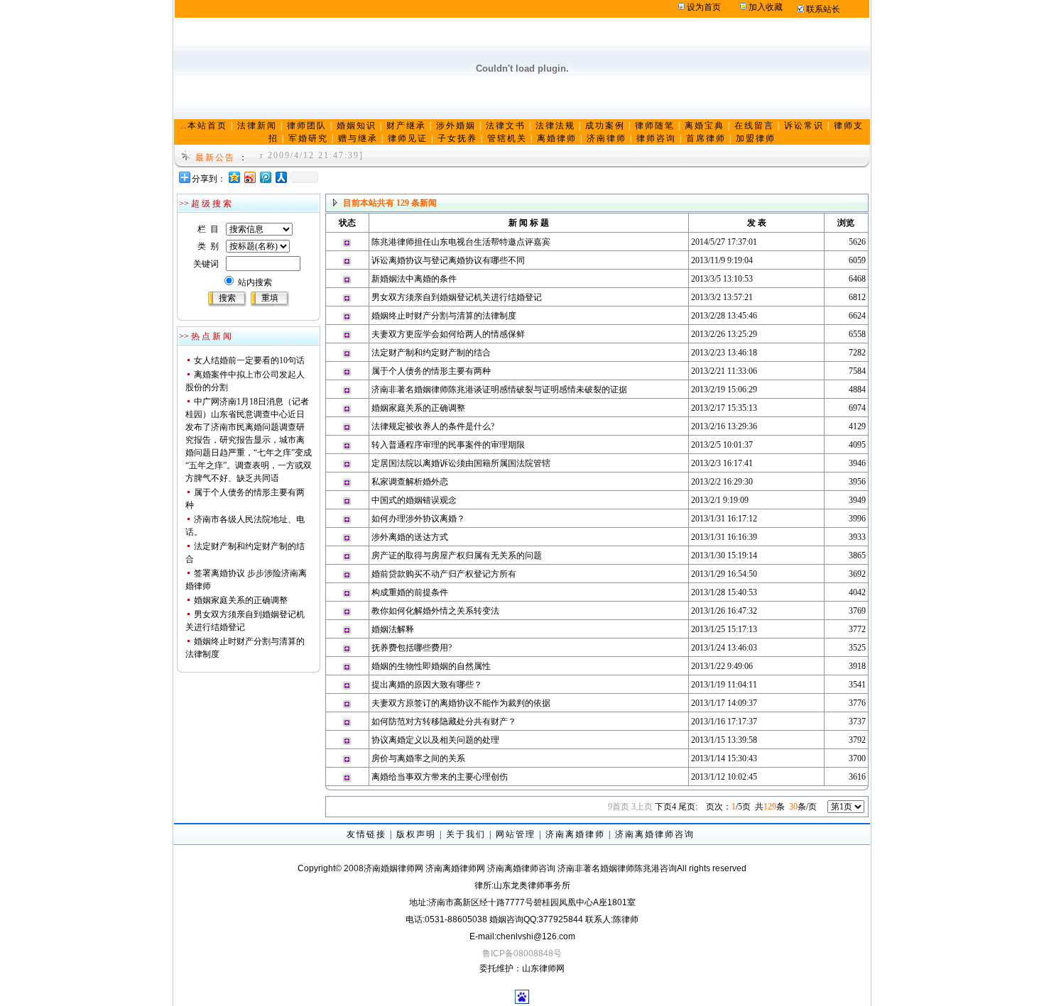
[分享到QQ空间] (233, 177)
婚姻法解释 (392, 629)
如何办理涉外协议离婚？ (418, 519)
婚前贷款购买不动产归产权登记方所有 (443, 574)
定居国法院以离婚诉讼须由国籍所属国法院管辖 (460, 463)
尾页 (687, 807)
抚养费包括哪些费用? (411, 648)
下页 (665, 807)
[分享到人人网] (280, 177)
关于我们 (466, 834)
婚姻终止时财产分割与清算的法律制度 (443, 316)
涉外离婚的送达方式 (409, 537)
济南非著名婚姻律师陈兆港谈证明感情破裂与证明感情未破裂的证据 (499, 389)
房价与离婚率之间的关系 (418, 758)
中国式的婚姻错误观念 (414, 500)
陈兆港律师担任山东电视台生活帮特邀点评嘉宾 (460, 242)
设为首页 (704, 7)
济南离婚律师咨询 (655, 834)
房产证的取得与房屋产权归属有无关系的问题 (456, 555)
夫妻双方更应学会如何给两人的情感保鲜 (448, 334)
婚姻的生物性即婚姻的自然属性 (431, 666)
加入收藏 (766, 7)
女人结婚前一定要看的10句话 (249, 360)
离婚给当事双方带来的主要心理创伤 (439, 777)
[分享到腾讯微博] (265, 177)
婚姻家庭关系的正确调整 (241, 600)
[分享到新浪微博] (249, 177)
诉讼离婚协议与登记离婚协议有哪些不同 (448, 260)
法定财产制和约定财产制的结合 (431, 353)
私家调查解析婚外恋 (409, 482)
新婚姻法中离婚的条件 (414, 279)
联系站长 (823, 9)
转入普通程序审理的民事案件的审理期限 (448, 445)
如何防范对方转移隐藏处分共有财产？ (443, 721)
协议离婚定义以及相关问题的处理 (435, 740)
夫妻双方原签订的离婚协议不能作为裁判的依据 (460, 703)
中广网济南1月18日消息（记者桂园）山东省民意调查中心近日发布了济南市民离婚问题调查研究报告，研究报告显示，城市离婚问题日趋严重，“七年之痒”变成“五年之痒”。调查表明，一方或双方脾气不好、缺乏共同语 (248, 440)
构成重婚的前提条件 (409, 592)
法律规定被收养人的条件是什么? (432, 426)
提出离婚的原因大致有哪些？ (426, 685)
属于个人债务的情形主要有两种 (431, 371)
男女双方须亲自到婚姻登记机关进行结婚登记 (456, 297)
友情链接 (366, 834)
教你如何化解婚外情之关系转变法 (435, 611)
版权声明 (416, 834)
